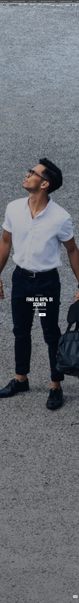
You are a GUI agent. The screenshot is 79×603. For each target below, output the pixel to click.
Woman (25, 4)
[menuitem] (20, 4)
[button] (36, 314)
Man (20, 4)
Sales (34, 7)
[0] (75, 5)
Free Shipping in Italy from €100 (17, 1)
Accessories (32, 4)
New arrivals (47, 4)
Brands (39, 4)
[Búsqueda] (73, 5)
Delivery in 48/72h (31, 1)
